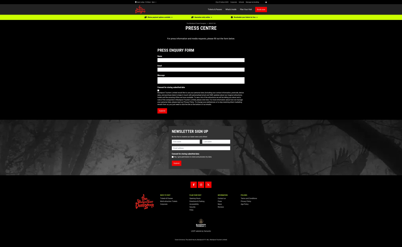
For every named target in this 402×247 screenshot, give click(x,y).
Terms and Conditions (249, 198)
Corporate (233, 2)
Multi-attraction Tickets (168, 201)
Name (159, 56)
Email (159, 66)
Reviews (221, 207)
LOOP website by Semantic (201, 231)
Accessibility (194, 204)
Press (220, 201)
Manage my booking (252, 2)
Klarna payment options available (159, 17)
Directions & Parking (196, 201)
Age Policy (245, 204)
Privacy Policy (246, 201)
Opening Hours (194, 198)
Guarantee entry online (202, 17)
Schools (241, 2)
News (220, 204)
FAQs (191, 210)
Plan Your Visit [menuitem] (246, 9)
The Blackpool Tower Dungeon (196, 23)
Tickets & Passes (166, 198)
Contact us (222, 198)
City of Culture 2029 (222, 2)
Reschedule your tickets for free (245, 17)
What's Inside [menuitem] (230, 9)
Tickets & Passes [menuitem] (215, 9)
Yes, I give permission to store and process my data (193, 157)
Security (192, 207)
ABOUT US (212, 23)
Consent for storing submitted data (171, 87)
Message (161, 75)
